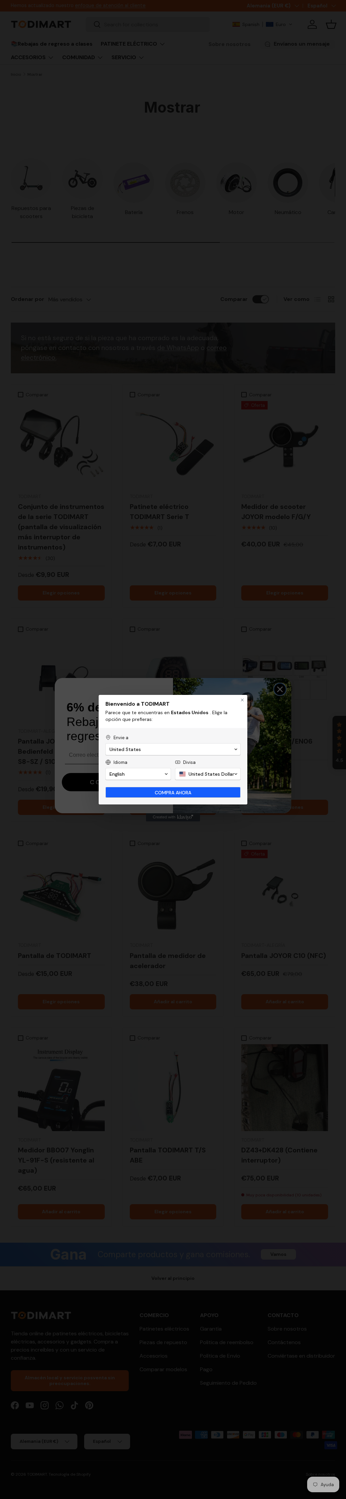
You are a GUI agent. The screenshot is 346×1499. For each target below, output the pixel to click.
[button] (173, 749)
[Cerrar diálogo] (242, 700)
